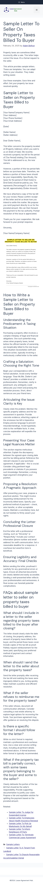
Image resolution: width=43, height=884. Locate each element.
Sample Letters (13, 844)
